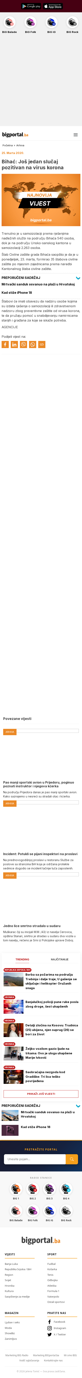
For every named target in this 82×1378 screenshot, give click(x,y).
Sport (52, 1254)
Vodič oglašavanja (29, 1360)
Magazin (12, 1313)
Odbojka (52, 1280)
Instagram (60, 1328)
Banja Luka (11, 1264)
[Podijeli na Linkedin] (14, 344)
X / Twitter (60, 1334)
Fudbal (51, 1264)
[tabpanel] (41, 1031)
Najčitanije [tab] (59, 959)
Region (9, 1275)
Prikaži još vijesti (41, 1093)
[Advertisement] (41, 82)
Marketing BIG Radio (16, 1355)
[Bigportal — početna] (15, 134)
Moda (8, 1328)
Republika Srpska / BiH (18, 1269)
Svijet (8, 1280)
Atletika (51, 1285)
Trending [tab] (22, 959)
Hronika (9, 1285)
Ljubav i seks (12, 1322)
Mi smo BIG (70, 1355)
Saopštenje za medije (17, 1296)
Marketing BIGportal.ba (46, 1355)
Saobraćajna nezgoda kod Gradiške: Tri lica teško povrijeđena (45, 1076)
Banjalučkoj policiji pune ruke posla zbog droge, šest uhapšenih (51, 1004)
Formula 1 (53, 1291)
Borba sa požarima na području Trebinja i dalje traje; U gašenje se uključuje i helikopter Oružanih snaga (51, 981)
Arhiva (20, 145)
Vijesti (10, 1254)
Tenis (50, 1275)
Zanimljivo (11, 1339)
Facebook (59, 1321)
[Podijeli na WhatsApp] (32, 344)
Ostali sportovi (56, 1302)
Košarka (52, 1269)
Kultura (9, 1291)
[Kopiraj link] (41, 344)
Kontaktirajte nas (53, 1360)
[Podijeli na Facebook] (5, 344)
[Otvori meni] (76, 135)
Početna (8, 145)
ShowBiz (10, 1333)
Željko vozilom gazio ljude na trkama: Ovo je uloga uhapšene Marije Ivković (48, 1053)
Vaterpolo (53, 1296)
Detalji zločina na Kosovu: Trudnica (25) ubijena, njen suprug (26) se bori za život (51, 1029)
